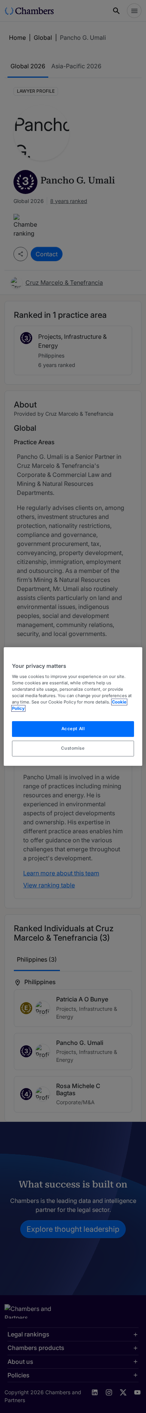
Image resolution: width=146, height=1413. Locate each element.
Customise (73, 748)
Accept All (73, 728)
